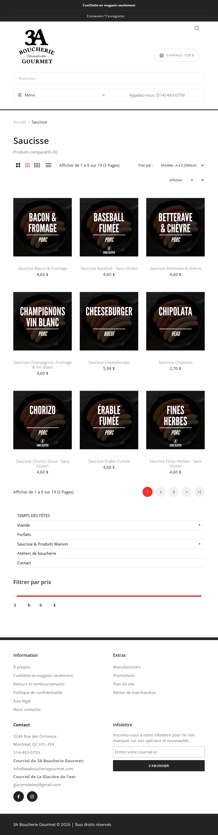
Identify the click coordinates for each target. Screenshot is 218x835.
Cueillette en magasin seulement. (43, 675)
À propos (21, 667)
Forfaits (24, 534)
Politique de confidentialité (37, 692)
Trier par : (145, 165)
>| (200, 491)
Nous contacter (27, 709)
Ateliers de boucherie (36, 553)
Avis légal (22, 701)
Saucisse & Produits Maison (109, 544)
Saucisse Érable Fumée (109, 461)
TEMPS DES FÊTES (33, 515)
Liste (48, 165)
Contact (24, 562)
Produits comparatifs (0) (35, 152)
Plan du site (123, 684)
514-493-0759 (26, 752)
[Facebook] (18, 796)
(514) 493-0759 (170, 95)
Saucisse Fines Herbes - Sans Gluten (175, 463)
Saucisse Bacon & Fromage (42, 268)
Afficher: (176, 180)
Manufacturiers (127, 667)
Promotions (124, 675)
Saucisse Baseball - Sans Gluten (109, 268)
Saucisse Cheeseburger (109, 362)
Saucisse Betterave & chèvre (175, 268)
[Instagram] (32, 796)
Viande (109, 525)
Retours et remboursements (39, 684)
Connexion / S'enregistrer (106, 16)
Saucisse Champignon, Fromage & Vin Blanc (43, 364)
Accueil (19, 122)
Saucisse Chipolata (175, 362)
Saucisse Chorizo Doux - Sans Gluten (42, 463)
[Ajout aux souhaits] (62, 202)
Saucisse (39, 122)
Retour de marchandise (134, 692)
